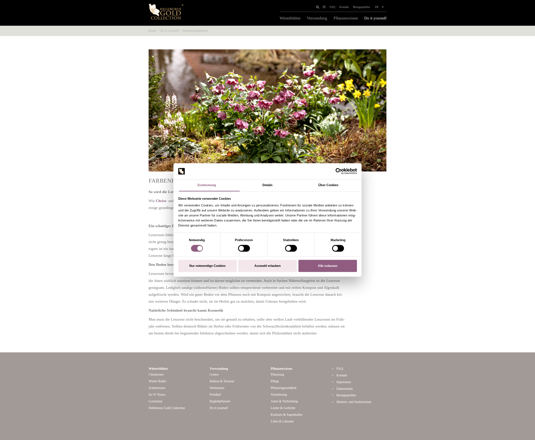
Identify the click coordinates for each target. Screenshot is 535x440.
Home (152, 30)
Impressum (343, 382)
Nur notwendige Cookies (207, 265)
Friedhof (215, 394)
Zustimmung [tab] (206, 185)
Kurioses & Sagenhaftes (286, 414)
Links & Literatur (282, 421)
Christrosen (156, 374)
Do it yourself (375, 18)
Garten (214, 374)
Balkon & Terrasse (222, 381)
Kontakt (344, 7)
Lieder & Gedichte (283, 408)
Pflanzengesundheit (283, 388)
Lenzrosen (155, 401)
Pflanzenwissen (346, 18)
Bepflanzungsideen (195, 30)
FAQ (332, 7)
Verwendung (317, 18)
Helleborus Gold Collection (167, 408)
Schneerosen (157, 388)
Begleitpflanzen (220, 401)
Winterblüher (290, 18)
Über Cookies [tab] (328, 185)
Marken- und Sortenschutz (353, 402)
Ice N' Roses (157, 394)
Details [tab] (267, 185)
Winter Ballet (157, 381)
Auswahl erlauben (267, 265)
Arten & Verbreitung (284, 401)
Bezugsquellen (361, 7)
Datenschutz (344, 388)
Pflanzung (277, 374)
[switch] (244, 248)
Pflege (275, 381)
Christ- (161, 201)
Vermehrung (279, 394)
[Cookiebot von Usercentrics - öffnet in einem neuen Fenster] (338, 171)
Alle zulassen (327, 265)
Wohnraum (217, 388)
